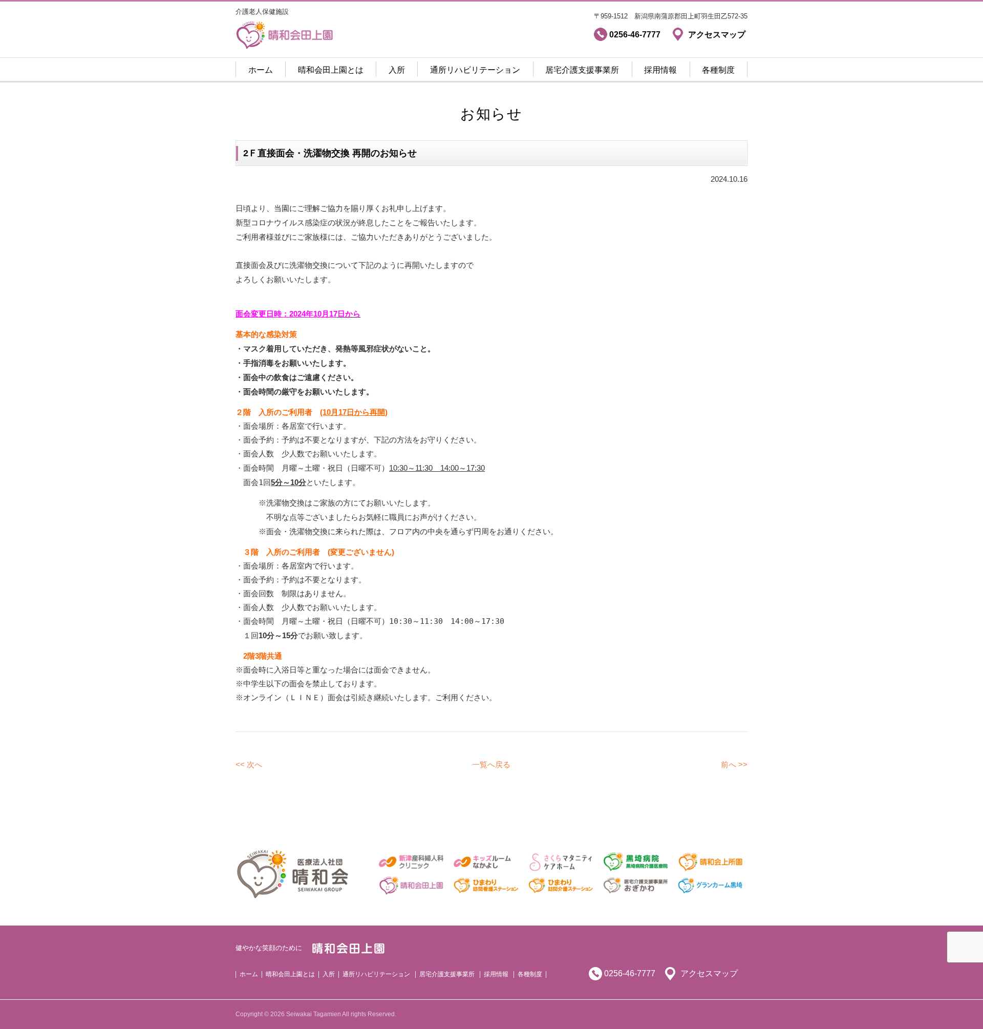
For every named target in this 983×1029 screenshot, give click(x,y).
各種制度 (718, 70)
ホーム (260, 70)
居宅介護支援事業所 (582, 70)
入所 (397, 70)
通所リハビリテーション (475, 70)
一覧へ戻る (491, 764)
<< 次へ (249, 764)
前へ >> (734, 764)
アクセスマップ (709, 973)
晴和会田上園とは (331, 70)
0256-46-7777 (629, 973)
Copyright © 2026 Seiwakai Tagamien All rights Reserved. (316, 1014)
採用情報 (660, 70)
